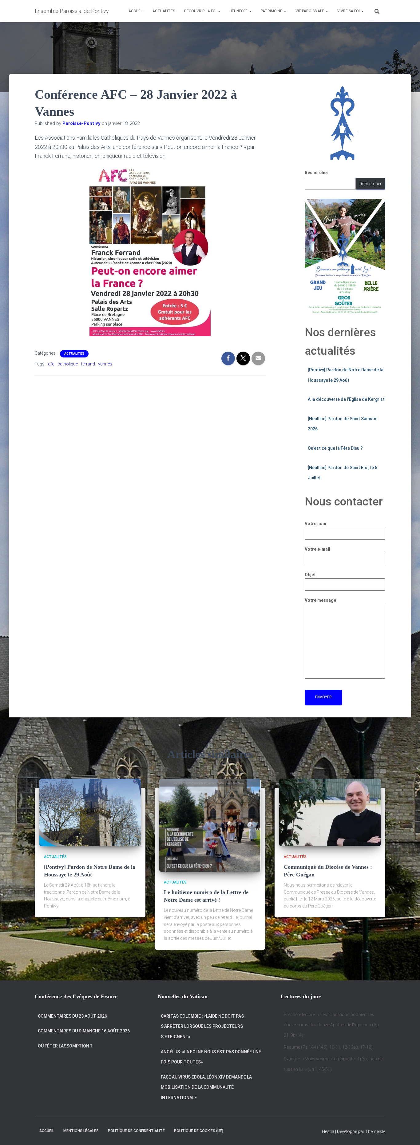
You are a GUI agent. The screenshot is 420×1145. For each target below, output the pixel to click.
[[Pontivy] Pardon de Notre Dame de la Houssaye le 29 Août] (90, 812)
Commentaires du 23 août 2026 (72, 1016)
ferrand (88, 363)
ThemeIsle (375, 1131)
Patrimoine (272, 11)
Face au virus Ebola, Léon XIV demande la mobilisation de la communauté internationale (206, 1087)
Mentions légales (81, 1131)
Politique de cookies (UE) (198, 1131)
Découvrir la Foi (200, 11)
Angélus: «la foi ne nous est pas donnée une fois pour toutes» (211, 1057)
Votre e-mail (317, 549)
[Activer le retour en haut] (408, 1132)
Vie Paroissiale (310, 11)
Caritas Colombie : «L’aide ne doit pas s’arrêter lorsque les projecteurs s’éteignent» (202, 1026)
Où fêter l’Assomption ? (65, 1045)
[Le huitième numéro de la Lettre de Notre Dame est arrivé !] (210, 824)
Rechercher (316, 172)
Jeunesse (239, 11)
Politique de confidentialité (136, 1131)
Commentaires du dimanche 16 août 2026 (84, 1030)
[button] (218, 11)
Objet (310, 574)
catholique (67, 363)
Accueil (136, 11)
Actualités (164, 11)
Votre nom (315, 523)
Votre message (320, 600)
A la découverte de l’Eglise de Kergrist (346, 399)
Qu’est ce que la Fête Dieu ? (335, 448)
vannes (105, 363)
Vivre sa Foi (349, 11)
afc (51, 363)
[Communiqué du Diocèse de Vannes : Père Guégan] (330, 812)
